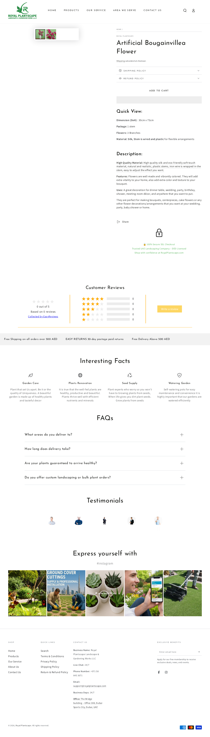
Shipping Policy (50, 666)
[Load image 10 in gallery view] (51, 34)
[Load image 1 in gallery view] (40, 34)
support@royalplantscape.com (89, 685)
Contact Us (14, 672)
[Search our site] (185, 10)
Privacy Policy (49, 661)
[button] (159, 100)
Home (118, 29)
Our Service (15, 661)
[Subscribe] (200, 651)
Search (45, 651)
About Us (13, 666)
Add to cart (159, 91)
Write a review (169, 309)
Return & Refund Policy (54, 672)
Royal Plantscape (125, 36)
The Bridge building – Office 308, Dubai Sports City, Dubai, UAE (87, 703)
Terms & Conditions (52, 656)
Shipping (120, 61)
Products (13, 656)
